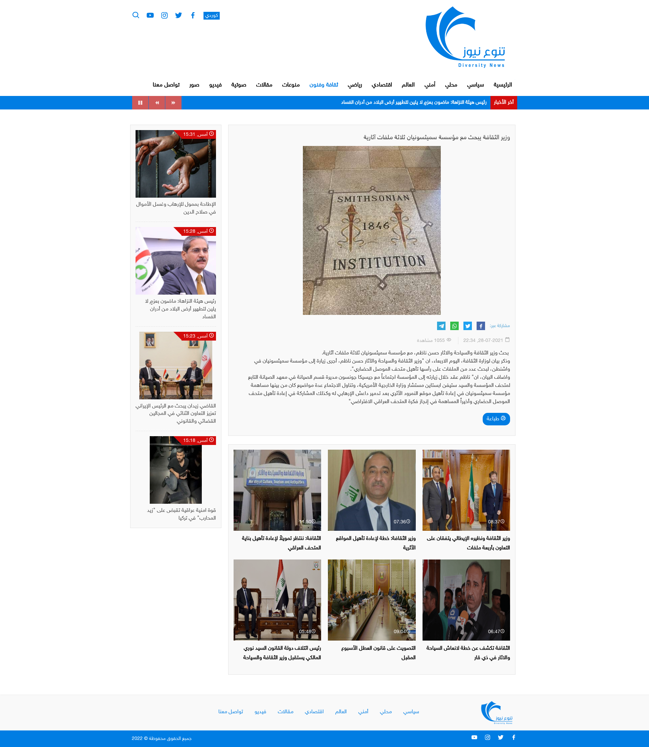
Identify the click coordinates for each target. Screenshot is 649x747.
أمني (430, 85)
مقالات (264, 85)
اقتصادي (382, 85)
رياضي (355, 85)
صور (194, 85)
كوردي (211, 16)
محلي (451, 85)
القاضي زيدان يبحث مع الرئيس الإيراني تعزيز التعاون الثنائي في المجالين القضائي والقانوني (398, 102)
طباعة (494, 419)
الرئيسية (503, 85)
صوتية (239, 85)
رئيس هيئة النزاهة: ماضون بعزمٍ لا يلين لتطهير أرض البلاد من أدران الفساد (180, 309)
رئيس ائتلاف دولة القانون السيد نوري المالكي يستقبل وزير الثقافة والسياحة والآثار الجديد (282, 657)
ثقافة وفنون (324, 85)
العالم (408, 85)
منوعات (291, 85)
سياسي (475, 85)
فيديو (215, 85)
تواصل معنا (166, 85)
